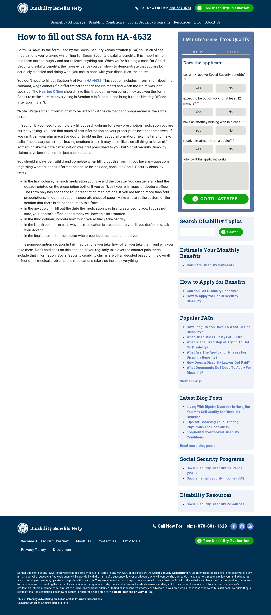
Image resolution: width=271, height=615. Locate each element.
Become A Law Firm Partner (45, 541)
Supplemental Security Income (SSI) (215, 478)
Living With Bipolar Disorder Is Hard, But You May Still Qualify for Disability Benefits (218, 412)
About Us (213, 22)
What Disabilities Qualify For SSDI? (214, 337)
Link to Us (131, 541)
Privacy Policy (33, 549)
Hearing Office (51, 91)
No (230, 88)
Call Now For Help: (165, 8)
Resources (182, 22)
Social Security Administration (171, 572)
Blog (198, 22)
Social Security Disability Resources (215, 504)
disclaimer (120, 591)
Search (233, 232)
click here (224, 588)
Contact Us (107, 541)
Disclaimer (62, 549)
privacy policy (143, 591)
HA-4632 (94, 80)
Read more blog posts (197, 446)
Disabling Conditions (106, 22)
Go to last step (218, 199)
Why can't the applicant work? (205, 159)
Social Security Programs (148, 22)
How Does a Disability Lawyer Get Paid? (218, 363)
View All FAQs (191, 381)
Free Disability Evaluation (226, 8)
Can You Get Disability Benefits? (212, 291)
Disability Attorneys (68, 22)
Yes (198, 88)
